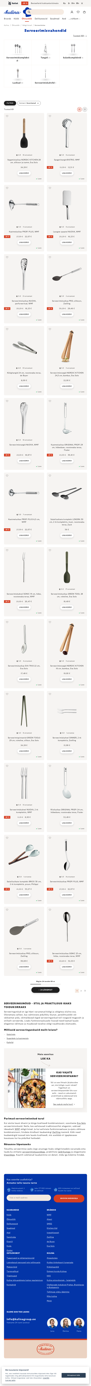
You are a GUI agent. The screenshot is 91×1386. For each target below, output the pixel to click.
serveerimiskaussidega (33, 1152)
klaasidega (9, 1155)
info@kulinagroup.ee (21, 1319)
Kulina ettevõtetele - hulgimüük (61, 1280)
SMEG (49, 1224)
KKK (49, 1276)
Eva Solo (81, 1123)
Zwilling (56, 1132)
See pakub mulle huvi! (63, 1104)
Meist (49, 1301)
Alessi (49, 1219)
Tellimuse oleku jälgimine (58, 1292)
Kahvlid (10, 1042)
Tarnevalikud (12, 1271)
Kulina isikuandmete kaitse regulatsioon (25, 1280)
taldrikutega (64, 1152)
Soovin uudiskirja (69, 1198)
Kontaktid (11, 1285)
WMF (17, 1129)
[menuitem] (7, 19)
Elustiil (10, 1242)
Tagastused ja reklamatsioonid (20, 1258)
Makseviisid (12, 1267)
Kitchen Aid (52, 1228)
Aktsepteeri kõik (73, 1375)
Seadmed (11, 1228)
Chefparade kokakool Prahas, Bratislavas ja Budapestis (65, 1286)
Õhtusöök (11, 1219)
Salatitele (11, 1034)
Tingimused (12, 1276)
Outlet (10, 1250)
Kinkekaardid (53, 1267)
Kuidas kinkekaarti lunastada (60, 1262)
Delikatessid (12, 1224)
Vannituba (11, 1237)
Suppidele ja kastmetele (18, 1038)
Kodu (9, 1246)
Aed (8, 1233)
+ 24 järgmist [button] (45, 990)
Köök (9, 1215)
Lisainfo (46, 1378)
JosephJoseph (53, 1233)
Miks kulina (52, 1296)
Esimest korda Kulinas (57, 1271)
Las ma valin (10, 1380)
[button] (45, 103)
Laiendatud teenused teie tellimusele (23, 1262)
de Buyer (51, 1242)
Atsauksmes (52, 1258)
